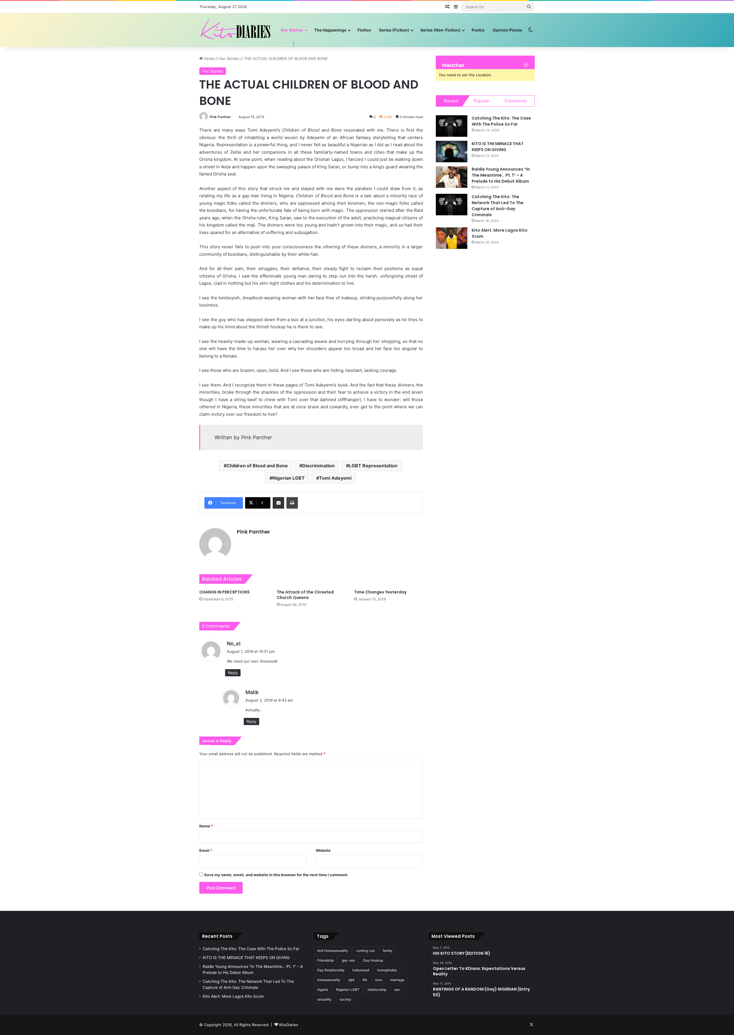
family (388, 950)
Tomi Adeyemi (335, 478)
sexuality (324, 999)
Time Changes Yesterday (380, 592)
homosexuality (328, 980)
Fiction (364, 30)
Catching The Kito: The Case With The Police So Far (501, 121)
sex (397, 989)
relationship (377, 989)
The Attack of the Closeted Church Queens (305, 594)
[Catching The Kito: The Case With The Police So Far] (451, 126)
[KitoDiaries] (236, 30)
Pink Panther (220, 117)
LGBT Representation (373, 465)
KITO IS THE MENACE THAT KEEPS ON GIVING (498, 147)
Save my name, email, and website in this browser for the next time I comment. (276, 874)
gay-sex (348, 960)
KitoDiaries (288, 1024)
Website (323, 850)
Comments (516, 101)
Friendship (325, 960)
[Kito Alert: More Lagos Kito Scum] (451, 238)
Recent (451, 101)
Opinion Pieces (507, 30)
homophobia (387, 970)
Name (206, 826)
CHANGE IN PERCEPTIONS (224, 592)
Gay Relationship (330, 970)
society (345, 999)
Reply (233, 672)
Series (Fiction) (394, 30)
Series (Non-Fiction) (440, 30)
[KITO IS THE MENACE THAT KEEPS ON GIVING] (451, 151)
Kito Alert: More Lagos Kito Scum (233, 996)
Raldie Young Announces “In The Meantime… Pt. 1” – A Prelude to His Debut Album (501, 175)
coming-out (365, 950)
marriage (397, 980)
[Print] (292, 503)
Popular (481, 101)
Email (205, 850)
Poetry (478, 30)
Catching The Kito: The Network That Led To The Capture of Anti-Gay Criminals (498, 206)
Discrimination (318, 465)
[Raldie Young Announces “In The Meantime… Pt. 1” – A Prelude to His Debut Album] (451, 177)
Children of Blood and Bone (257, 465)
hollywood (360, 970)
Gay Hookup (373, 960)
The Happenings (330, 30)
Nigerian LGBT (288, 478)
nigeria (322, 989)
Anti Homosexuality (332, 950)
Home (208, 58)
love (378, 980)
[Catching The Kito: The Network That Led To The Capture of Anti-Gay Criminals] (451, 204)
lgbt (351, 980)
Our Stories (292, 30)
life (364, 980)
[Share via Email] (278, 503)
